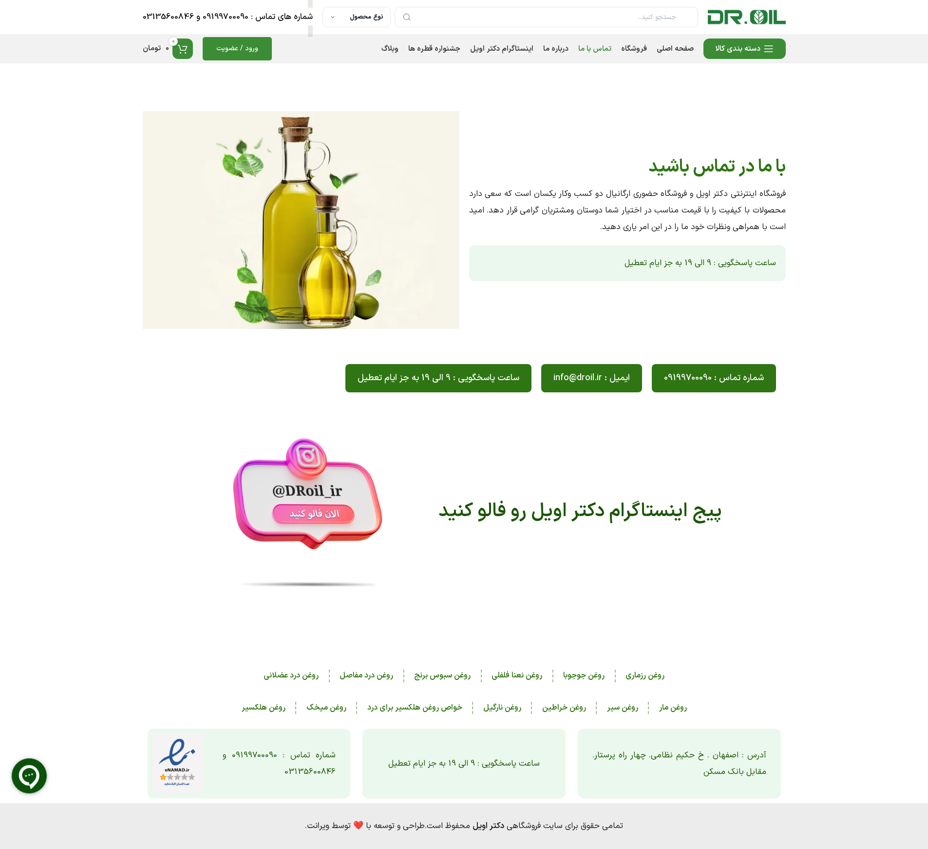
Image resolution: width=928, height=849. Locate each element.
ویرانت (318, 826)
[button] (591, 378)
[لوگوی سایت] (747, 16)
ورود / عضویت (237, 48)
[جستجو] (406, 17)
